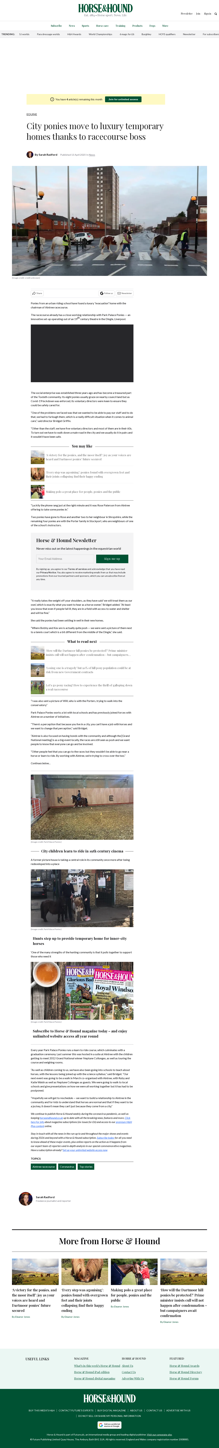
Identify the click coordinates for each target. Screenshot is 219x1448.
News (72, 25)
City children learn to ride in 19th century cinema (82, 851)
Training (120, 25)
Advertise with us (178, 1410)
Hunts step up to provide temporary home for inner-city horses (80, 941)
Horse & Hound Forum (184, 1378)
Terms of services (77, 568)
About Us (127, 1366)
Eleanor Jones (22, 1316)
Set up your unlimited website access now (85, 1150)
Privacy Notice (48, 572)
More (165, 25)
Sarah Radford (48, 154)
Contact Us (129, 1372)
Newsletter (189, 34)
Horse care (102, 25)
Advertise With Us (133, 1378)
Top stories (86, 1166)
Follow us (108, 293)
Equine (32, 114)
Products (137, 25)
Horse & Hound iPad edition (92, 1372)
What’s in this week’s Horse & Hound (97, 1366)
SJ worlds (24, 34)
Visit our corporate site (159, 1434)
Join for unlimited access (123, 99)
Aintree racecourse (44, 1166)
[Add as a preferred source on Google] (109, 1425)
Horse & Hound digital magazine (94, 1378)
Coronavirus (67, 1166)
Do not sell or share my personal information (109, 1415)
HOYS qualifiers (167, 34)
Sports (85, 25)
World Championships (100, 34)
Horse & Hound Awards (184, 1366)
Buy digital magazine (112, 1410)
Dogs (152, 25)
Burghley (146, 34)
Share (39, 293)
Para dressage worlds (48, 34)
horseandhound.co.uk (51, 1117)
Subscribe (56, 25)
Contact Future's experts (76, 1410)
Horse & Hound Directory (186, 1372)
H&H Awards (74, 34)
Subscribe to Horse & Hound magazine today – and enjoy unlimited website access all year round (80, 1033)
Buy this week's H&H (42, 1410)
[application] (82, 353)
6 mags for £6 (127, 34)
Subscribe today (105, 1137)
